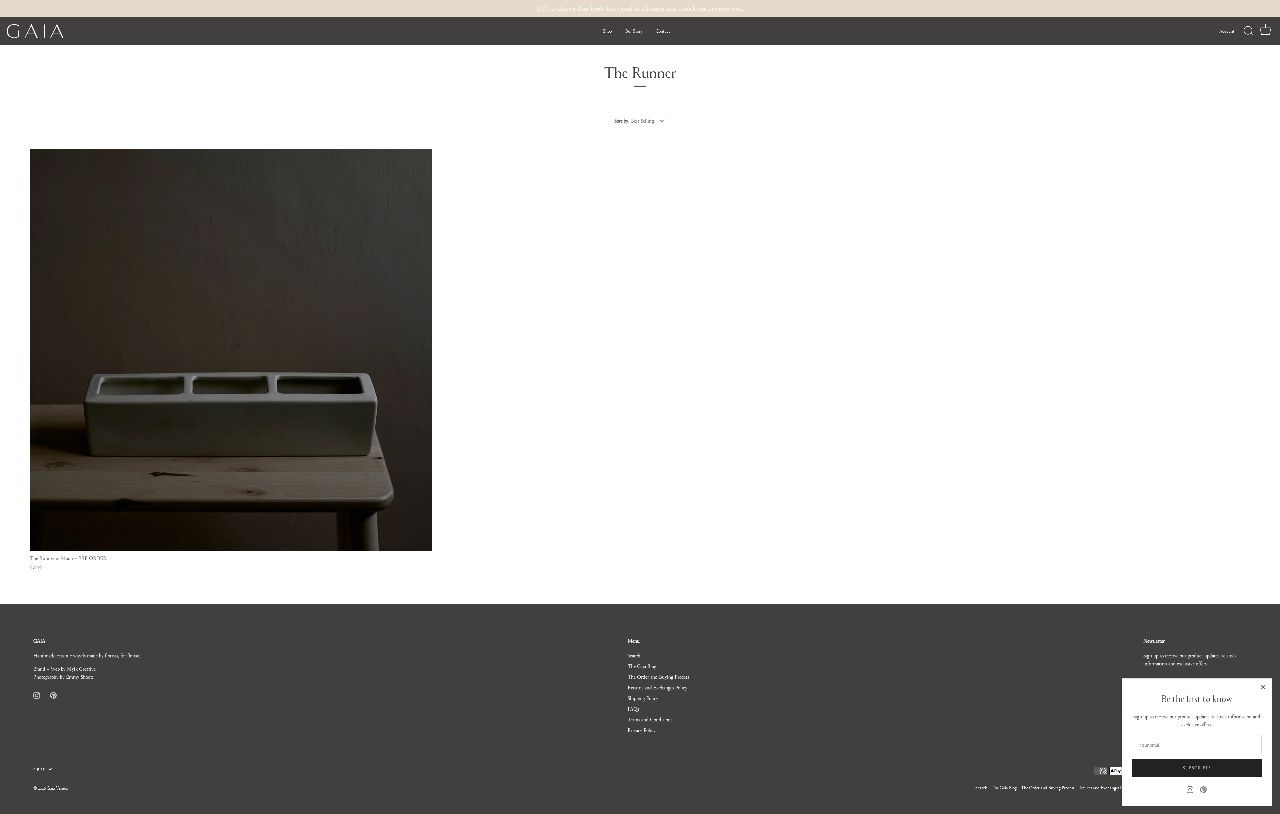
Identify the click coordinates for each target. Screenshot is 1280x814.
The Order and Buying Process (658, 676)
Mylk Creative (81, 668)
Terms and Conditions (650, 719)
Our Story (634, 30)
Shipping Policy (643, 698)
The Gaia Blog (642, 666)
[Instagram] (1190, 788)
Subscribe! (1197, 768)
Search (634, 655)
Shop (607, 30)
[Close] (1263, 686)
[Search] (1248, 31)
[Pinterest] (1203, 788)
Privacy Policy (642, 730)
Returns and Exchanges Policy (657, 687)
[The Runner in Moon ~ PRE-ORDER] (231, 350)
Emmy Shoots (80, 676)
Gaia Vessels (57, 787)
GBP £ (39, 769)
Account (1227, 30)
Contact (663, 30)
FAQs (633, 708)
